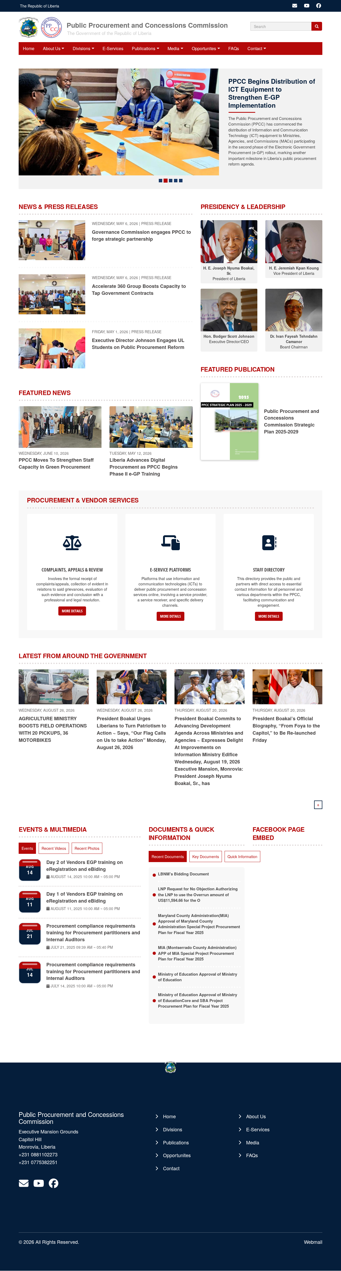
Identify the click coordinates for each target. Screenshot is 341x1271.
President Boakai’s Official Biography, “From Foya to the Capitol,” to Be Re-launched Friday (286, 729)
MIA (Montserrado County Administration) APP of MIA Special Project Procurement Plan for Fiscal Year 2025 (197, 953)
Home (28, 48)
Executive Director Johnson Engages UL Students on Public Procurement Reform (138, 344)
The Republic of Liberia (39, 6)
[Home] (42, 27)
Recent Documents (168, 856)
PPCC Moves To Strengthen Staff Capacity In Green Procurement (56, 463)
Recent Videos (54, 848)
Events (27, 848)
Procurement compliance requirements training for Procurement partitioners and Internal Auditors (93, 932)
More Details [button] (72, 610)
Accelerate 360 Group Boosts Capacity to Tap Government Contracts (139, 289)
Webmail (313, 1241)
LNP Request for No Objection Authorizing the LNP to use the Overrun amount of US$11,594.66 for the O (198, 894)
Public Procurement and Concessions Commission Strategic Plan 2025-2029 (291, 421)
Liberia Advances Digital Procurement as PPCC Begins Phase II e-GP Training (143, 466)
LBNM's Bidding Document (183, 874)
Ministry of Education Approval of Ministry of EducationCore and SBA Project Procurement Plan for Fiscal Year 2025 (197, 1000)
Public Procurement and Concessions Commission (147, 24)
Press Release (156, 223)
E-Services (113, 48)
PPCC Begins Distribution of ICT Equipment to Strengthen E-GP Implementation (271, 93)
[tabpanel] (80, 925)
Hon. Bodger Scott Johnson (229, 336)
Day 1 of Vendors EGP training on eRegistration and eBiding (84, 897)
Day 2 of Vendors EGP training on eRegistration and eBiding (84, 865)
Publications (143, 48)
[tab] (27, 848)
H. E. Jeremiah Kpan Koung (294, 268)
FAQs (233, 48)
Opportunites (204, 48)
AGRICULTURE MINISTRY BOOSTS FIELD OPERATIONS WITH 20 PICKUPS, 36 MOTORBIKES (53, 729)
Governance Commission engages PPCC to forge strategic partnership (141, 235)
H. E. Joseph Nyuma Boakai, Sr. (228, 270)
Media (173, 48)
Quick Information (242, 856)
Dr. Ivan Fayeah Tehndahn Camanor (294, 338)
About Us (51, 48)
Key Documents (205, 856)
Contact (254, 48)
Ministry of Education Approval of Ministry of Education (197, 977)
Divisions (81, 48)
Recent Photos (87, 848)
